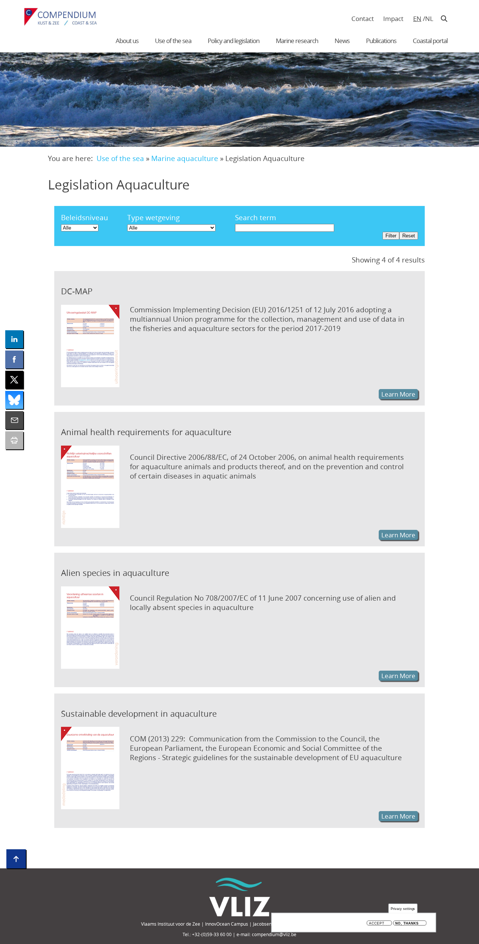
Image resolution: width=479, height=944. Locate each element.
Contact (362, 18)
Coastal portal (430, 40)
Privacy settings (403, 909)
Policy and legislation (233, 40)
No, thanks (407, 923)
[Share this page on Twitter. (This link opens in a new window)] (14, 380)
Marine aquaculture (184, 158)
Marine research (297, 40)
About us (127, 40)
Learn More (398, 394)
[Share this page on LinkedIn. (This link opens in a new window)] (14, 339)
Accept (376, 923)
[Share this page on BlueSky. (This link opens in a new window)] (14, 400)
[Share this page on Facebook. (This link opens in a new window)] (14, 359)
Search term (255, 217)
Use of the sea (173, 40)
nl (429, 18)
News (342, 40)
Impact (393, 18)
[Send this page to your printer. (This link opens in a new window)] (14, 440)
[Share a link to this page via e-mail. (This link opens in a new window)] (14, 420)
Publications (381, 40)
